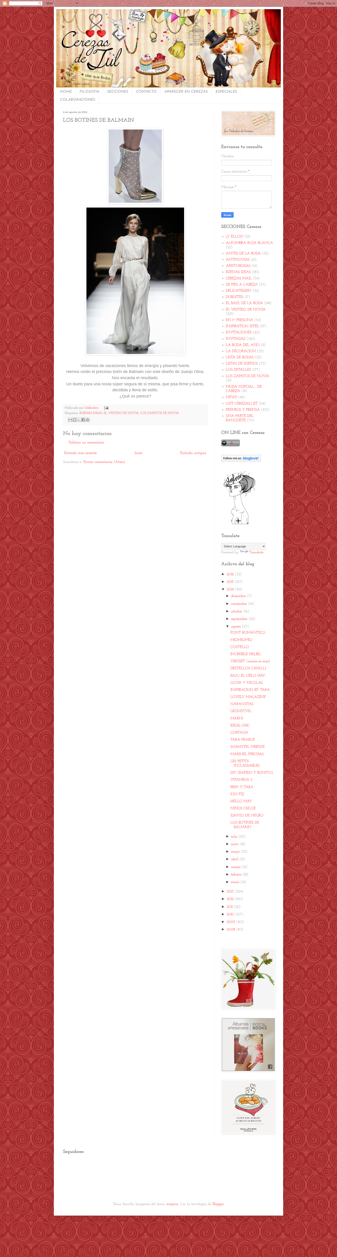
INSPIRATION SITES (242, 326)
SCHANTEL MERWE (247, 747)
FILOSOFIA (89, 92)
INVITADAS (235, 339)
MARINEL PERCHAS (247, 754)
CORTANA (239, 733)
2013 (231, 891)
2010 (231, 914)
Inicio (138, 453)
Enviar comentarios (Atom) (104, 462)
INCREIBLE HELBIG (245, 654)
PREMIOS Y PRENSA (243, 410)
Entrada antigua (193, 453)
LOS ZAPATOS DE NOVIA (160, 413)
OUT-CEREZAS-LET (242, 403)
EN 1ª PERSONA (239, 320)
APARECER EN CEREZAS (186, 92)
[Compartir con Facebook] (83, 419)
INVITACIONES (239, 332)
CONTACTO (146, 92)
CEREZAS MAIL (239, 278)
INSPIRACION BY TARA (250, 690)
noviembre (239, 604)
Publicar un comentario (86, 442)
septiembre (240, 619)
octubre (237, 611)
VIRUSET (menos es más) (250, 661)
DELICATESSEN (238, 291)
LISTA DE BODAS (240, 357)
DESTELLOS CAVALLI (248, 668)
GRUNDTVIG (240, 711)
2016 (231, 574)
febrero (237, 874)
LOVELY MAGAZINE (248, 697)
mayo (236, 852)
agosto (236, 626)
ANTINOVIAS (237, 260)
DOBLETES (234, 297)
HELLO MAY (241, 801)
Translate (256, 552)
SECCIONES (117, 92)
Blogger (218, 1204)
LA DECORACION (241, 351)
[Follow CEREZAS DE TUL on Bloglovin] (241, 460)
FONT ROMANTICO (247, 633)
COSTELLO (239, 647)
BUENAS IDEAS (91, 413)
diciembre (239, 596)
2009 (231, 922)
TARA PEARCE (242, 740)
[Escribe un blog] (74, 419)
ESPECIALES (226, 92)
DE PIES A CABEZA (242, 285)
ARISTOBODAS (238, 266)
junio (235, 844)
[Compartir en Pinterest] (87, 419)
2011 (230, 907)
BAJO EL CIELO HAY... (248, 676)
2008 (231, 929)
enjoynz (172, 1204)
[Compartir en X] (79, 419)
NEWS (231, 397)
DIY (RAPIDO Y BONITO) (251, 773)
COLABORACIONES (77, 100)
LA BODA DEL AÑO (243, 345)
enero (235, 882)
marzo (236, 867)
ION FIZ (237, 794)
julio (234, 836)
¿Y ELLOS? (234, 236)
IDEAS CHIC (240, 725)
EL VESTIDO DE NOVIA (121, 413)
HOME (66, 92)
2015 (231, 582)
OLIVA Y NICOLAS (246, 683)
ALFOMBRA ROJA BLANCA (249, 243)
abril (235, 859)
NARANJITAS (241, 704)
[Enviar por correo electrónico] (70, 419)
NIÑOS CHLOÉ (243, 808)
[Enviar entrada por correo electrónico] (105, 408)
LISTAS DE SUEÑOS (242, 363)
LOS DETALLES (238, 370)
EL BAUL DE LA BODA (244, 303)
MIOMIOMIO (241, 640)
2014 (231, 589)
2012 (231, 899)
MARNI (236, 718)
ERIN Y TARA (242, 787)
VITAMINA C (241, 780)
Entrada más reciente (80, 453)
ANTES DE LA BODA (243, 253)
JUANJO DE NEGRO (246, 815)
